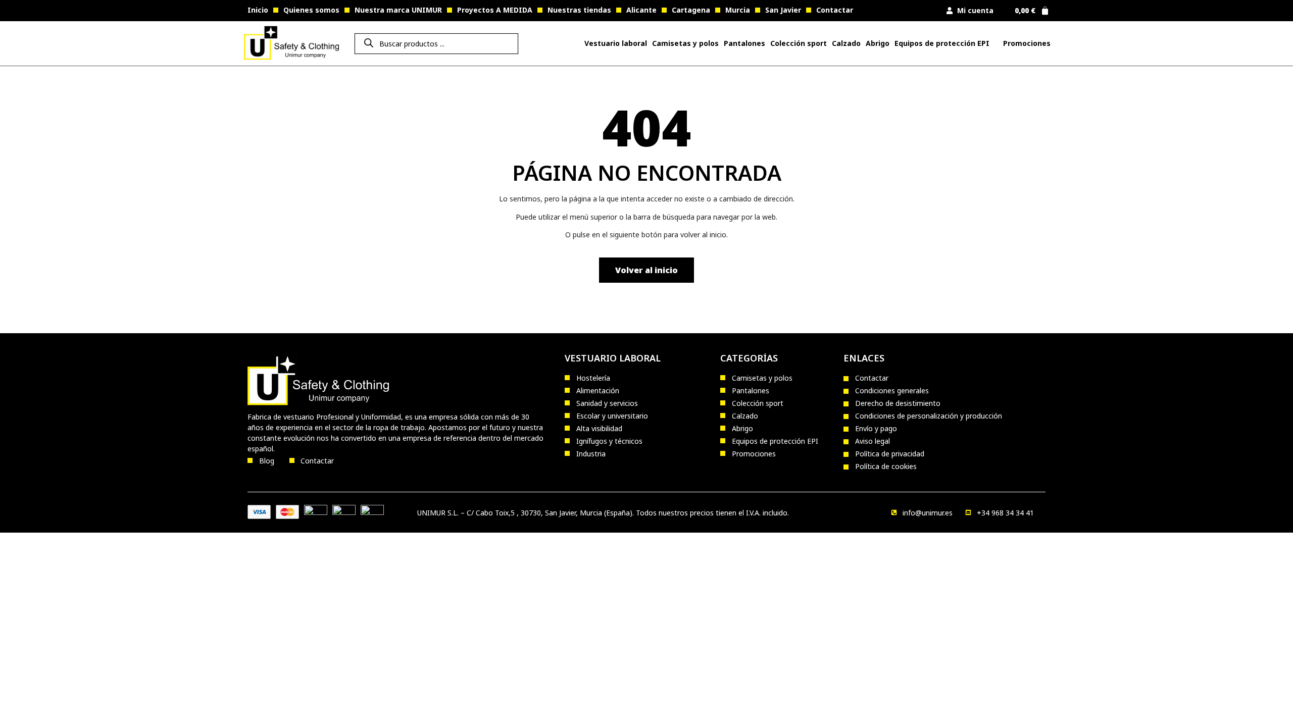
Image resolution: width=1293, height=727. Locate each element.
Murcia (737, 10)
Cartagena (691, 10)
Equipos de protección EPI (941, 43)
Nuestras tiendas (579, 10)
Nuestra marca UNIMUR (398, 10)
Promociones (1027, 43)
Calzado (846, 43)
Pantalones (744, 43)
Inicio (257, 10)
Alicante (641, 10)
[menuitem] (615, 43)
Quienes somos (311, 10)
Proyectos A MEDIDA (494, 10)
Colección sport (798, 43)
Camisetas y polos (685, 43)
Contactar (834, 10)
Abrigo (877, 43)
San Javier (783, 10)
